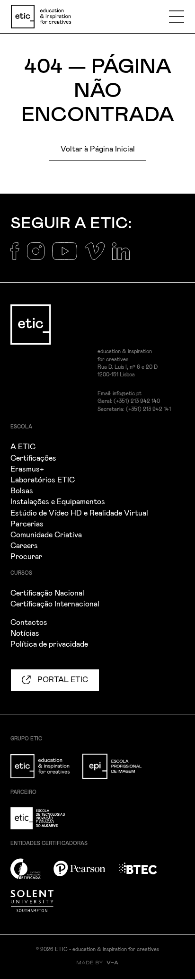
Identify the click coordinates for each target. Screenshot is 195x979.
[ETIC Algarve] (45, 823)
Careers (24, 546)
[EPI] (117, 772)
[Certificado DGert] (31, 874)
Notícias (24, 633)
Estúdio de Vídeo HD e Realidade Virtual (79, 513)
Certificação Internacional (54, 604)
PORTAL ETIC (61, 680)
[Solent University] (37, 906)
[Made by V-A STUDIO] (97, 962)
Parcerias (27, 524)
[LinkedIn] (124, 256)
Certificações (33, 458)
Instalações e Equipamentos (57, 502)
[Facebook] (18, 256)
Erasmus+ (27, 469)
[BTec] (143, 874)
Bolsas (21, 491)
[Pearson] (84, 874)
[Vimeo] (98, 256)
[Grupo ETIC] (45, 771)
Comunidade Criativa (46, 535)
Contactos (28, 622)
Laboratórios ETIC (42, 480)
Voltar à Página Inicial (98, 149)
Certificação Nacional (47, 593)
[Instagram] (39, 256)
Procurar (26, 557)
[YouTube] (68, 256)
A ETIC (22, 447)
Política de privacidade (49, 644)
